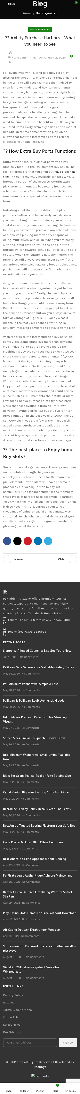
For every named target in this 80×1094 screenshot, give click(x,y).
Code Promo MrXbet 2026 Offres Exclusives (33, 842)
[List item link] (40, 631)
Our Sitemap (12, 1032)
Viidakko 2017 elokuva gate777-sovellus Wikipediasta (31, 969)
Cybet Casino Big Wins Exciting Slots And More (36, 792)
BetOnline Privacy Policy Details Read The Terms (37, 809)
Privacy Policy (13, 995)
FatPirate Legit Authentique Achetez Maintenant (37, 875)
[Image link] (25, 592)
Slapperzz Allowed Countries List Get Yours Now (37, 650)
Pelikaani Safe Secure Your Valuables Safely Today (38, 667)
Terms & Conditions (17, 1010)
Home (27, 13)
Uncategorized (46, 13)
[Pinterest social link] (28, 541)
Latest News (12, 1024)
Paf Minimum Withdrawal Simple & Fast (30, 684)
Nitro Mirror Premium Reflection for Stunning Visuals (35, 719)
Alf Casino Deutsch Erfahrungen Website (31, 929)
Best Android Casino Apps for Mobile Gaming (34, 859)
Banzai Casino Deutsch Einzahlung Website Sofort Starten (37, 894)
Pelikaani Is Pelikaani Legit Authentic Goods (33, 700)
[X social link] (17, 541)
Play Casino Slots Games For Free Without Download (39, 913)
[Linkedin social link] (38, 541)
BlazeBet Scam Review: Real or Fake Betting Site (37, 775)
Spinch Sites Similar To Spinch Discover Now (34, 738)
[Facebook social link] (7, 541)
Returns (8, 1002)
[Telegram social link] (48, 541)
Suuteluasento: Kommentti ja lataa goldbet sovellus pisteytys (39, 948)
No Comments (29, 656)
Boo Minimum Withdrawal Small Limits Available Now (36, 757)
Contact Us (10, 1017)
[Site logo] (40, 4)
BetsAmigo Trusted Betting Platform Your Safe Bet (39, 825)
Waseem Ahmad (25, 57)
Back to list (40, 559)
